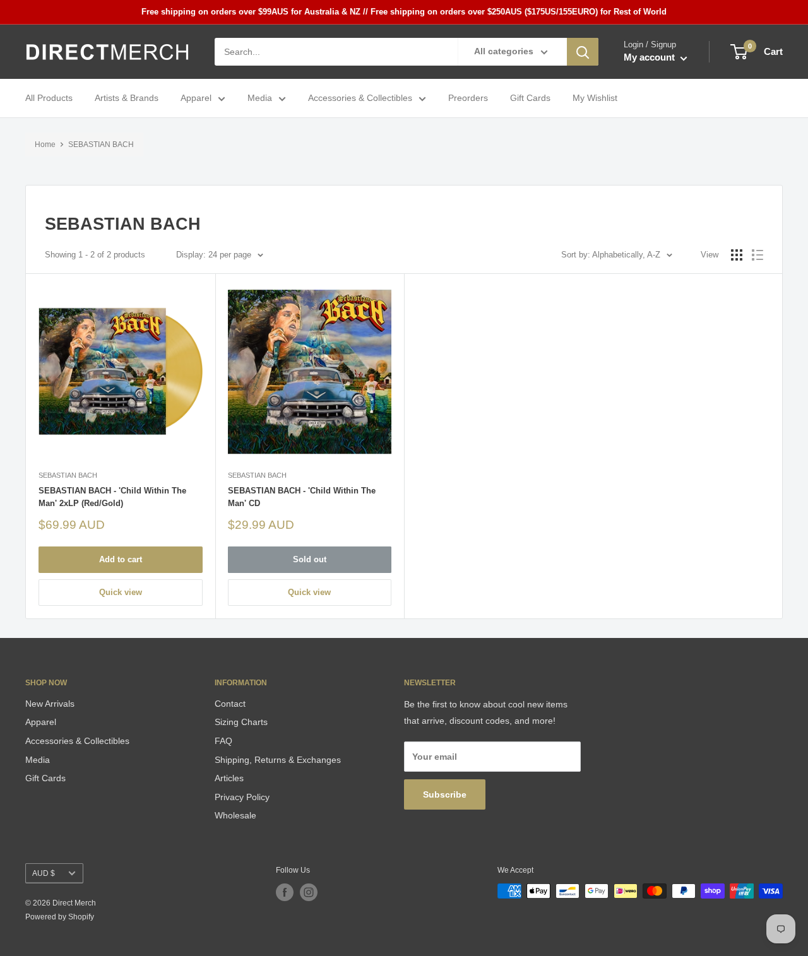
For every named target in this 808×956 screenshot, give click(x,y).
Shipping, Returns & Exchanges (278, 760)
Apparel (196, 98)
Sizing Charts (241, 722)
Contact (230, 704)
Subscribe (444, 794)
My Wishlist (595, 98)
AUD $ (43, 873)
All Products (49, 98)
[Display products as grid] (736, 255)
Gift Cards (530, 98)
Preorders (468, 98)
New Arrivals (49, 704)
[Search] (582, 52)
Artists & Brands (126, 98)
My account (650, 57)
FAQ (223, 741)
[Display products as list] (757, 255)
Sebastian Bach (68, 475)
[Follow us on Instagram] (309, 892)
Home (45, 144)
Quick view (120, 592)
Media (259, 98)
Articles (229, 778)
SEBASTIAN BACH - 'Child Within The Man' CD (302, 497)
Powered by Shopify (59, 916)
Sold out (309, 559)
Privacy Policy (242, 797)
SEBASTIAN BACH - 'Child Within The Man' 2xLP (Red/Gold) (112, 497)
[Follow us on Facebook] (285, 892)
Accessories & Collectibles (360, 98)
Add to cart (120, 559)
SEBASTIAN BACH (101, 144)
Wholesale (235, 815)
